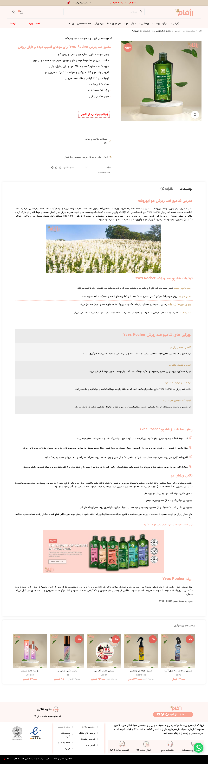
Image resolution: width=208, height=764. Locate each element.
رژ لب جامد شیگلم (30, 671)
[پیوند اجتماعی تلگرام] (52, 167)
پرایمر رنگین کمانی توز (67, 671)
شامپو (177, 31)
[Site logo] (185, 12)
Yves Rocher (104, 173)
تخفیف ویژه (34, 23)
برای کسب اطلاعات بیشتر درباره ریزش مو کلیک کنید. (168, 524)
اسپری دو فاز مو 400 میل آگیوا (178, 671)
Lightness (141, 675)
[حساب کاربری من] (13, 12)
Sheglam (30, 675)
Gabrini (104, 675)
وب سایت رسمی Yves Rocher (173, 601)
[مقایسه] (86, 167)
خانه (200, 31)
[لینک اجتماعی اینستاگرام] (60, 167)
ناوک (4, 758)
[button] (198, 748)
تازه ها (13, 23)
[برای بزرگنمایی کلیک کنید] (195, 115)
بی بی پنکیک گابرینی (104, 671)
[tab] (186, 187)
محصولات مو (188, 31)
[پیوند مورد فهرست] (87, 727)
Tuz (67, 675)
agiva (178, 675)
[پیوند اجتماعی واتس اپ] (56, 167)
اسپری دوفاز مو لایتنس (141, 671)
